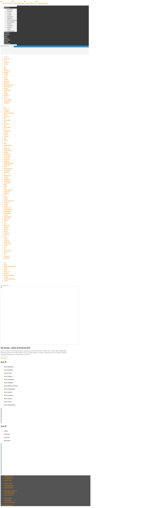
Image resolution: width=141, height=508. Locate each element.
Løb (5, 195)
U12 (5, 249)
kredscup (6, 193)
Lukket (5, 197)
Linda (5, 264)
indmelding (7, 172)
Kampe (6, 186)
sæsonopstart (8, 217)
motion (6, 199)
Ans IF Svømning (8, 395)
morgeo (6, 273)
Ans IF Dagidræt (8, 370)
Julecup (6, 177)
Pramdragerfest (8, 209)
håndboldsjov (7, 165)
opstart (6, 204)
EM (5, 141)
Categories (7, 58)
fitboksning (7, 148)
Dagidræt (6, 72)
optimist (6, 206)
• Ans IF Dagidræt (8, 478)
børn (5, 122)
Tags (5, 60)
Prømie (6, 215)
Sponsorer (7, 437)
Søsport (6, 94)
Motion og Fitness (9, 85)
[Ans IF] (24, 3)
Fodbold (6, 79)
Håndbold (6, 83)
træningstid (7, 242)
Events (6, 431)
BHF (5, 118)
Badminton (7, 70)
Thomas (6, 277)
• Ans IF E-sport (8, 480)
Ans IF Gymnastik (9, 379)
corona (6, 132)
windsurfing (7, 258)
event (5, 143)
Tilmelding (6, 240)
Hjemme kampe (8, 168)
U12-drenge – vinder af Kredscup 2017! (15, 348)
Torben (6, 280)
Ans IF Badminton (9, 366)
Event (5, 77)
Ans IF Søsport (8, 398)
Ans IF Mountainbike (9, 389)
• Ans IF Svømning (8, 495)
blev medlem (7, 120)
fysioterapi (7, 157)
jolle (5, 174)
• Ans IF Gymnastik (8, 485)
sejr (5, 222)
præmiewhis (7, 211)
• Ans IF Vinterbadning (9, 502)
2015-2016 (7, 109)
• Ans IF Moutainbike (9, 493)
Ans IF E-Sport (8, 373)
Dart (5, 138)
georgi (5, 268)
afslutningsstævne (9, 113)
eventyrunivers (8, 145)
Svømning (6, 95)
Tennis (5, 97)
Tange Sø (6, 234)
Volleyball (6, 103)
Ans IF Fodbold (8, 376)
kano (5, 188)
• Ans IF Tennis (7, 500)
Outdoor (6, 88)
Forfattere (6, 62)
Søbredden (7, 225)
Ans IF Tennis (7, 401)
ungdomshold (7, 251)
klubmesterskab (8, 190)
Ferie (5, 147)
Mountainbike (7, 86)
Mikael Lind (7, 271)
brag (5, 125)
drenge (6, 140)
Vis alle (6, 64)
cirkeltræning (7, 131)
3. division (6, 111)
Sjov (5, 224)
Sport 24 (6, 229)
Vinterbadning (7, 101)
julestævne (7, 179)
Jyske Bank (7, 182)
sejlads (6, 220)
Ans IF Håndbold (8, 382)
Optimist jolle (7, 208)
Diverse (6, 74)
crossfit (6, 134)
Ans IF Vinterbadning (9, 405)
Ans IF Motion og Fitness (11, 386)
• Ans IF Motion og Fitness (10, 490)
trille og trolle (7, 243)
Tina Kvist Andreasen (9, 279)
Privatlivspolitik (9, 505)
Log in (2, 505)
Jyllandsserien (8, 181)
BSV (5, 129)
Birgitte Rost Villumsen (10, 266)
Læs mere (3, 358)
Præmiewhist (7, 90)
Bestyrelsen (7, 440)
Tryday (5, 245)
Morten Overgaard (9, 275)
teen (5, 236)
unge (5, 252)
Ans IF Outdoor (8, 392)
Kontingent (7, 191)
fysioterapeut (7, 156)
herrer (5, 166)
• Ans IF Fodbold (8, 483)
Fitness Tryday (8, 150)
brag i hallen (7, 127)
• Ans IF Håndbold (8, 487)
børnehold (6, 123)
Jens (5, 270)
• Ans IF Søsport (8, 498)
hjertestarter (7, 170)
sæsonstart (7, 218)
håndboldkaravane (9, 163)
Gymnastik (7, 81)
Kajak (5, 184)
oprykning (6, 202)
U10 (5, 247)
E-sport (6, 76)
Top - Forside (7, 99)
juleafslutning (7, 175)
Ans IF (5, 68)
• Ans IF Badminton (9, 476)
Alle (5, 67)
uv (4, 254)
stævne (6, 231)
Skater (5, 92)
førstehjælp (7, 154)
